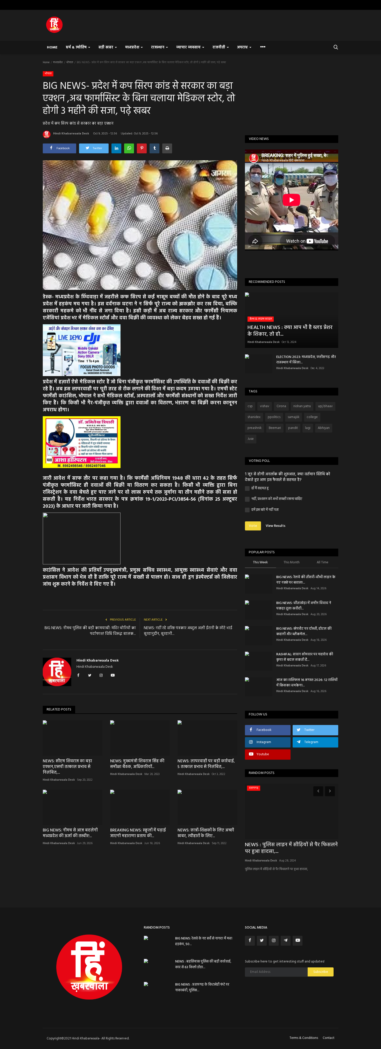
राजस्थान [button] (158, 48)
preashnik (255, 428)
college (312, 417)
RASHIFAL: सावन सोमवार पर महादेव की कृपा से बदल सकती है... (304, 657)
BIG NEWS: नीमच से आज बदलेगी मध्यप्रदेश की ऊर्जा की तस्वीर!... (70, 833)
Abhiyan (324, 428)
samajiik (293, 417)
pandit (293, 428)
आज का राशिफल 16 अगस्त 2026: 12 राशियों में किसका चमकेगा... (306, 682)
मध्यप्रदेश (58, 62)
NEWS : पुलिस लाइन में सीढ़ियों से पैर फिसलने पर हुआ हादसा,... (291, 848)
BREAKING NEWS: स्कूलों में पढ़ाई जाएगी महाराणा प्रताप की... (138, 833)
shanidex (254, 417)
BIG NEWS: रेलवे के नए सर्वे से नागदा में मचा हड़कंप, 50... (203, 941)
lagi (308, 428)
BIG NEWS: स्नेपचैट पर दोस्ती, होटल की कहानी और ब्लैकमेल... (303, 631)
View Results (275, 526)
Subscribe (320, 972)
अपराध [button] (243, 48)
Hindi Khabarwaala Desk (71, 133)
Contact (328, 1038)
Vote (253, 526)
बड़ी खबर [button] (106, 48)
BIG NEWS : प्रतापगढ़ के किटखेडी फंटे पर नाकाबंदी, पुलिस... (202, 987)
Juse (251, 439)
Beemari (275, 428)
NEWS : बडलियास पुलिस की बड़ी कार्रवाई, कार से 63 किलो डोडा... (203, 964)
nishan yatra (302, 406)
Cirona (281, 406)
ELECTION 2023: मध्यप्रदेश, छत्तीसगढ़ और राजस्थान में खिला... (306, 359)
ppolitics (274, 417)
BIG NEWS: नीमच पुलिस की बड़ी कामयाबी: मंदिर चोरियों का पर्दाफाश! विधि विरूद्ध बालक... (90, 631)
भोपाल (69, 62)
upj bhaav (325, 406)
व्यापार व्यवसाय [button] (189, 48)
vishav (264, 406)
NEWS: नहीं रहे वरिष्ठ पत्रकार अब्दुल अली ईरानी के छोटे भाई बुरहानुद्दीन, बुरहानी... (188, 631)
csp (250, 406)
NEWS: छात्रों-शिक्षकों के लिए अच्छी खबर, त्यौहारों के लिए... (206, 833)
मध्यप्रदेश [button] (132, 48)
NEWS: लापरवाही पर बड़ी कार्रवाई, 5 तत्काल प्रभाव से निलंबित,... (206, 764)
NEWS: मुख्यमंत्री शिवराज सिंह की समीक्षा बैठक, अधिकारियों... (137, 764)
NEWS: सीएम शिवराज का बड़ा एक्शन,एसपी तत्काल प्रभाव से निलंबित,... (67, 766)
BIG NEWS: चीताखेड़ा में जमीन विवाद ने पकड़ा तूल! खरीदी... (303, 605)
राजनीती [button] (219, 48)
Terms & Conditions (304, 1038)
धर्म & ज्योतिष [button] (77, 48)
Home (52, 48)
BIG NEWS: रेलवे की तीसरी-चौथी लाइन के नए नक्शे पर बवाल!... (305, 579)
